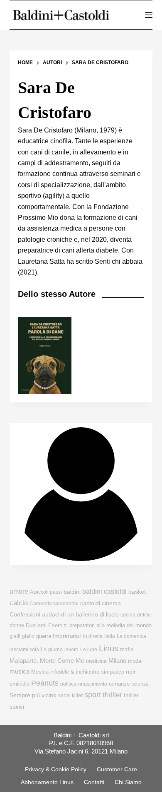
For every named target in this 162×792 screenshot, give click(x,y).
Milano (117, 660)
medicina (96, 661)
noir (131, 672)
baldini (72, 591)
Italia (109, 636)
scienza (140, 684)
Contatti (94, 782)
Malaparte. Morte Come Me (47, 660)
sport (92, 695)
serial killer (70, 695)
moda (134, 661)
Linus (108, 648)
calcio (19, 603)
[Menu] (148, 15)
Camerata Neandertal (54, 604)
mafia (126, 649)
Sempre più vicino (33, 695)
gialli (15, 636)
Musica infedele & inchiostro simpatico (77, 672)
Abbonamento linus (47, 782)
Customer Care (117, 769)
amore (19, 591)
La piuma (52, 649)
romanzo (119, 684)
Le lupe (88, 649)
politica (68, 684)
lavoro (71, 649)
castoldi (90, 603)
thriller (112, 695)
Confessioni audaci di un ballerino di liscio (64, 614)
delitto (144, 615)
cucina (127, 615)
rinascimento (92, 684)
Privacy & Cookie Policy (55, 769)
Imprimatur (67, 636)
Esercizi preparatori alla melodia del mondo (100, 625)
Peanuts (45, 683)
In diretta (93, 636)
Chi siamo (128, 782)
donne (17, 625)
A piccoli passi (46, 592)
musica (19, 671)
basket (137, 592)
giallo (28, 636)
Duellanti (36, 625)
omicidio (19, 684)
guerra (43, 636)
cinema (111, 603)
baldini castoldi (104, 591)
